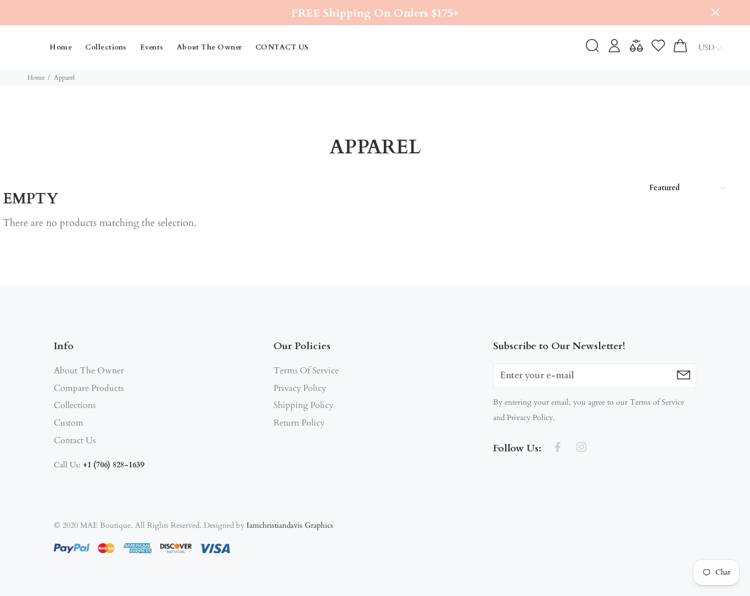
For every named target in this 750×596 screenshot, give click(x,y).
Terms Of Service (306, 371)
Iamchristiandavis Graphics (290, 525)
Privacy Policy (299, 388)
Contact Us (75, 440)
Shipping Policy (303, 405)
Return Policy (298, 423)
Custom (68, 423)
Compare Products (89, 388)
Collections (75, 405)
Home (35, 77)
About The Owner (89, 371)
